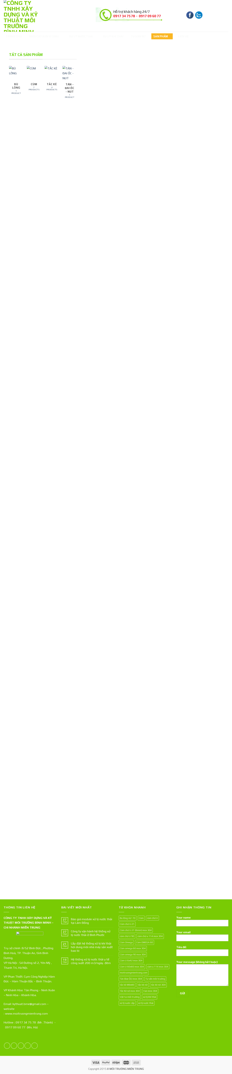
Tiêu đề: (181, 947)
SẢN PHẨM (160, 36)
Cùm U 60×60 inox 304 (132, 856)
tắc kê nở (143, 984)
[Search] (225, 15)
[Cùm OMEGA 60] (203, 738)
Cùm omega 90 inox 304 (97, 306)
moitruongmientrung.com (133, 972)
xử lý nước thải (145, 1003)
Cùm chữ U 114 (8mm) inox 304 (130, 306)
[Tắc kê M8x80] (203, 187)
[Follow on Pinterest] (34, 1045)
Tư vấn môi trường (155, 978)
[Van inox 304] (168, 463)
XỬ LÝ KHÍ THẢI (113, 36)
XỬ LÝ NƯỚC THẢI (81, 36)
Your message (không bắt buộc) (197, 961)
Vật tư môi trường (130, 996)
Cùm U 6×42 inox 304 (166, 856)
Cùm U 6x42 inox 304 (131, 960)
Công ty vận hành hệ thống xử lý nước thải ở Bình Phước (90, 933)
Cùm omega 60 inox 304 (133, 948)
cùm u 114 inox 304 (157, 966)
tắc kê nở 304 (158, 984)
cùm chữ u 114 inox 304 (150, 936)
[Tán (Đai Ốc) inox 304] (98, 738)
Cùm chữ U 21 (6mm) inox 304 (95, 581)
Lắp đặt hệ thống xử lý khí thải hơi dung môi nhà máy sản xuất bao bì (92, 947)
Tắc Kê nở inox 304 (203, 583)
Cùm (141, 918)
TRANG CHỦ (14, 36)
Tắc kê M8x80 (200, 307)
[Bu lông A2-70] (133, 463)
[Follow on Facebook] (7, 1045)
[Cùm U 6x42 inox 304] (168, 738)
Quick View (93, 317)
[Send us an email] (27, 1045)
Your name (183, 917)
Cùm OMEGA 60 (201, 858)
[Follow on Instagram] (14, 1045)
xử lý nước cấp (127, 1003)
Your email (183, 932)
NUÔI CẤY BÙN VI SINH (44, 36)
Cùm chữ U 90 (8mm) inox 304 (166, 306)
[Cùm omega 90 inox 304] (98, 187)
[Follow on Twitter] (21, 1045)
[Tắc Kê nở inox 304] (203, 463)
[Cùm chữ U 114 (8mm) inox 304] (133, 187)
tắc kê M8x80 (127, 984)
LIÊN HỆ (183, 36)
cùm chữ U (152, 918)
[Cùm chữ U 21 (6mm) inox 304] (98, 463)
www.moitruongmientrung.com (26, 1013)
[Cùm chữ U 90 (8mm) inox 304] (168, 187)
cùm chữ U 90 (127, 936)
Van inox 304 (164, 583)
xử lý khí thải (149, 996)
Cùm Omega (126, 942)
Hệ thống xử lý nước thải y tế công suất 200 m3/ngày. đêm (91, 961)
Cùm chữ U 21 (127, 924)
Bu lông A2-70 (129, 583)
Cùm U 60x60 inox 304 (132, 966)
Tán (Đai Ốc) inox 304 (96, 856)
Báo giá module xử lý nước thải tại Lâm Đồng (91, 921)
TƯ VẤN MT (138, 36)
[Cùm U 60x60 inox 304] (133, 738)
